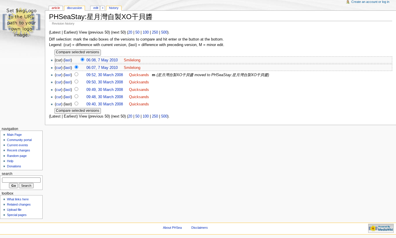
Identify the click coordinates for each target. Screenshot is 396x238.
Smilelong (132, 60)
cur (58, 68)
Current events (17, 145)
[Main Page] (22, 22)
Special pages (17, 215)
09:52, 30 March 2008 (104, 75)
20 (130, 32)
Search (7, 173)
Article (56, 8)
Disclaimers (199, 227)
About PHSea (172, 227)
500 (164, 32)
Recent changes (18, 150)
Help (10, 161)
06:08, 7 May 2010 (102, 60)
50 (137, 32)
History (114, 8)
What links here (18, 199)
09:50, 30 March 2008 (104, 82)
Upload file (14, 209)
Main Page (14, 134)
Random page (17, 156)
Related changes (19, 204)
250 (155, 32)
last (68, 60)
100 (146, 32)
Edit (95, 8)
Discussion (74, 8)
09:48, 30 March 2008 (104, 97)
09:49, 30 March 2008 (104, 90)
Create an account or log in (370, 1)
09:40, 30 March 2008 (104, 104)
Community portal (19, 140)
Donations (14, 166)
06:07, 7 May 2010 (102, 68)
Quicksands (139, 75)
